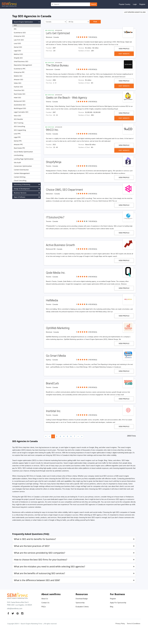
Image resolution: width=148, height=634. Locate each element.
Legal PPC (17, 137)
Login (135, 4)
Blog (111, 607)
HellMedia (52, 300)
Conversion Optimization (23, 166)
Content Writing (19, 177)
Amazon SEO (18, 79)
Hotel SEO (17, 98)
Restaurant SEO (19, 101)
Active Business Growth (60, 245)
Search (93, 4)
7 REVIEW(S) (92, 37)
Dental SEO (18, 47)
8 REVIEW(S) (92, 166)
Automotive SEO (19, 105)
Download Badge (82, 599)
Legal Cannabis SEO (21, 112)
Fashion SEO (18, 87)
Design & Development (22, 189)
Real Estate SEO (19, 94)
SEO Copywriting (20, 130)
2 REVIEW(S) (92, 360)
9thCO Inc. (52, 129)
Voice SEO (17, 116)
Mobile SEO (18, 76)
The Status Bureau (57, 65)
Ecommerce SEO (20, 33)
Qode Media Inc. (55, 272)
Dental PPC (18, 141)
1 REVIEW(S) (92, 415)
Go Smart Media (56, 355)
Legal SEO (17, 51)
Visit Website (124, 54)
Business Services (20, 193)
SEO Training (18, 123)
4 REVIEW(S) (92, 69)
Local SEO (17, 43)
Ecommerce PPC (19, 69)
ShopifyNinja (53, 162)
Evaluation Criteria (82, 607)
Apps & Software (19, 197)
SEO (15, 25)
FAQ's (43, 607)
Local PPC (17, 134)
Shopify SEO (18, 58)
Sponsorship (80, 603)
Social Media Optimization (23, 152)
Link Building (18, 155)
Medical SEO (18, 54)
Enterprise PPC (19, 72)
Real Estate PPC (19, 148)
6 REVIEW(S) (92, 134)
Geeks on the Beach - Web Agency (66, 97)
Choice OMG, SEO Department (64, 189)
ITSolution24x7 (55, 217)
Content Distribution (21, 170)
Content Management (22, 173)
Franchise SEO (19, 90)
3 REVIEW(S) (92, 101)
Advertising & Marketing (22, 184)
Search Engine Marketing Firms (31, 623)
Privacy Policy (120, 623)
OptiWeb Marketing (57, 328)
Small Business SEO (21, 61)
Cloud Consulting (20, 181)
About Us (44, 599)
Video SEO (17, 83)
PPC (15, 29)
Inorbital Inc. (53, 411)
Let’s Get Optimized (58, 33)
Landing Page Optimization (23, 159)
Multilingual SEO (20, 108)
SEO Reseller (18, 119)
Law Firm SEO (19, 40)
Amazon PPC (18, 144)
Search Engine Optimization (23, 22)
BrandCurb (52, 383)
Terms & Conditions (133, 623)
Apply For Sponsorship (118, 603)
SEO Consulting (19, 126)
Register (142, 4)
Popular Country (124, 4)
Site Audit (17, 162)
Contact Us (45, 603)
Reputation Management (23, 65)
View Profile (124, 49)
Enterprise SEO (19, 36)
